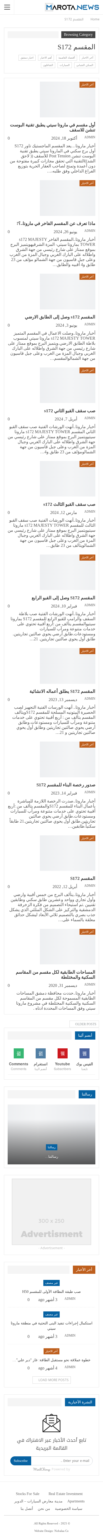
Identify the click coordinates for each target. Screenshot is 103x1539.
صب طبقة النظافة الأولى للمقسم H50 (51, 1292)
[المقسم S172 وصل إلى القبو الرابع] (67, 572)
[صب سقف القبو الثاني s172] (67, 385)
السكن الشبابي (84, 65)
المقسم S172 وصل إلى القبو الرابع (63, 597)
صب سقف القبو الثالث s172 (69, 504)
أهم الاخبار (46, 57)
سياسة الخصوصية (68, 1509)
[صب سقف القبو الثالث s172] (67, 478)
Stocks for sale (27, 1494)
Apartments (76, 1501)
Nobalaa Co (61, 1530)
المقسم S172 (82, 878)
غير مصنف (51, 1282)
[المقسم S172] (67, 853)
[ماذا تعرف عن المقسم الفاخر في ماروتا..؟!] (67, 198)
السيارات (65, 65)
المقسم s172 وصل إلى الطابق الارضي (60, 317)
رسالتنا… (51, 1157)
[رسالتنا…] (51, 1134)
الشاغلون (48, 65)
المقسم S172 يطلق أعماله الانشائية (62, 691)
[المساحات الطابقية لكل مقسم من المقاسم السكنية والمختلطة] (67, 946)
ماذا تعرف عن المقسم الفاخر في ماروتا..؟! (56, 223)
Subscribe (21, 1461)
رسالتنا (51, 1147)
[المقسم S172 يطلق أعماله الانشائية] (67, 666)
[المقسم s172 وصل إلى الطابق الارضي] (67, 291)
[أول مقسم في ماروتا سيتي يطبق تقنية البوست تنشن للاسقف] (67, 99)
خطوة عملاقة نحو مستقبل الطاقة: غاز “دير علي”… (51, 1360)
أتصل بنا (27, 1509)
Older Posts (85, 1024)
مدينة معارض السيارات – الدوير (38, 1501)
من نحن (44, 1509)
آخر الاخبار (87, 57)
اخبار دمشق (27, 57)
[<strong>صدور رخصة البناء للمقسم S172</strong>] (67, 759)
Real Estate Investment (66, 1494)
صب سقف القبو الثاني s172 (69, 410)
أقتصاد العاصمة (66, 57)
